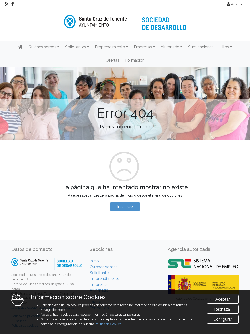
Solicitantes (100, 272)
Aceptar (222, 299)
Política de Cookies (108, 324)
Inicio (94, 261)
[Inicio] (125, 21)
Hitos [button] (224, 47)
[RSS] (6, 4)
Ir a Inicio (125, 206)
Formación (135, 60)
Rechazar (222, 309)
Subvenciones (201, 47)
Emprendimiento (105, 278)
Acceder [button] (236, 4)
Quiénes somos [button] (42, 47)
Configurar (222, 319)
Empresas (99, 284)
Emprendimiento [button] (110, 47)
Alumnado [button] (170, 47)
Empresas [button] (143, 47)
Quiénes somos (104, 267)
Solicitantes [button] (75, 47)
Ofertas (112, 60)
